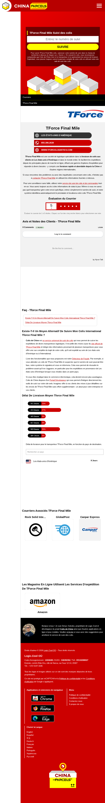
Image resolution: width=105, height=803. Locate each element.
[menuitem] (79, 695)
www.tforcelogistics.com (56, 150)
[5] (76, 206)
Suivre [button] (63, 47)
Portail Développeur (58, 380)
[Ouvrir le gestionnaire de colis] (6, 6)
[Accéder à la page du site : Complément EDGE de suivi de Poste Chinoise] (45, 719)
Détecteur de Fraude (80, 359)
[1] (61, 206)
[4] (72, 206)
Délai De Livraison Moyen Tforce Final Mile (43, 322)
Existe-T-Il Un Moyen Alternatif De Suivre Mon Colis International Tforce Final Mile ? (60, 318)
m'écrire (70, 632)
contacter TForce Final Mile (44, 178)
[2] (65, 206)
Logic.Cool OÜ (50, 650)
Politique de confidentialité (70, 678)
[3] (69, 206)
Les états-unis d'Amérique (56, 135)
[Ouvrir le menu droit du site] (99, 6)
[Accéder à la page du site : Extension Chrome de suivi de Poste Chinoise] (45, 698)
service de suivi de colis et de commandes (80, 183)
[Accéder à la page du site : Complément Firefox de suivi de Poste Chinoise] (45, 708)
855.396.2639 (47, 143)
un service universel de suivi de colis (58, 340)
